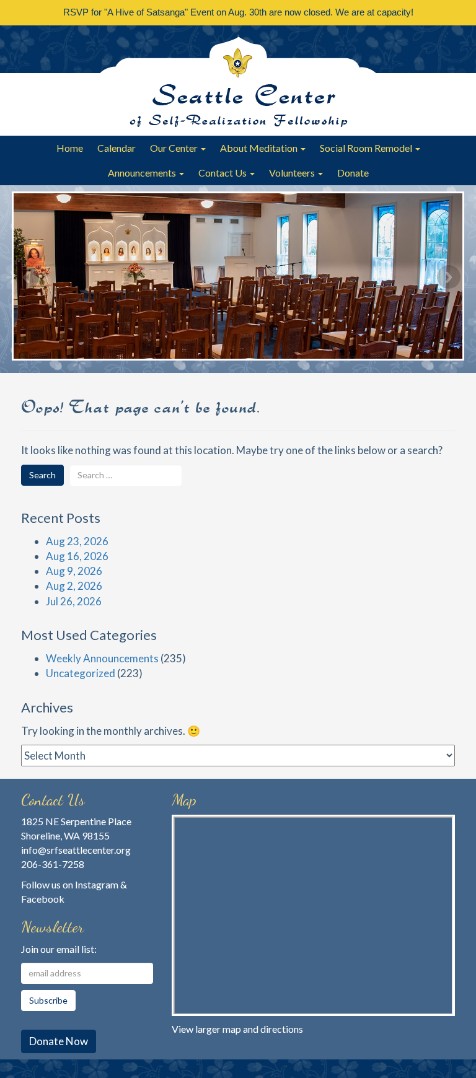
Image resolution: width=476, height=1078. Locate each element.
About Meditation (259, 148)
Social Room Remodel (367, 148)
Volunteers (293, 172)
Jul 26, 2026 (74, 601)
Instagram (96, 884)
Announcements (143, 172)
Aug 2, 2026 (74, 585)
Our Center (175, 148)
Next (449, 277)
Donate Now (58, 1041)
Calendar (116, 148)
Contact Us (223, 172)
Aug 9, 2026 (74, 570)
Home (69, 148)
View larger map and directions (237, 1029)
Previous (27, 277)
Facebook (42, 899)
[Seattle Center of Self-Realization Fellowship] (238, 80)
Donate (353, 172)
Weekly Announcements (102, 658)
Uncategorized (80, 673)
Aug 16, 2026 (77, 556)
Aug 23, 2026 (77, 541)
